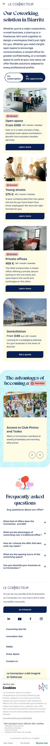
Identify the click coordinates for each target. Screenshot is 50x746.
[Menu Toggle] (3, 4)
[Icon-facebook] (30, 619)
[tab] (14, 77)
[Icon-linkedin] (8, 619)
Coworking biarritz (16, 629)
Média (9, 646)
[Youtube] (19, 619)
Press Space (12, 654)
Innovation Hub (14, 636)
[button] (32, 455)
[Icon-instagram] (41, 619)
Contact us (12, 661)
